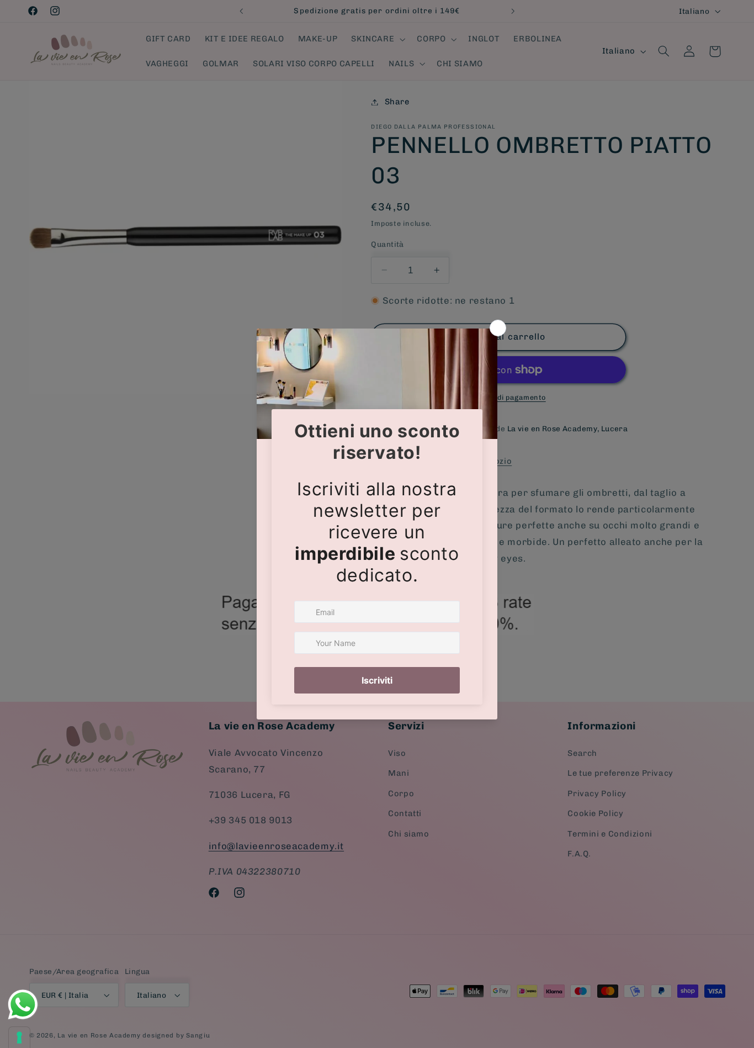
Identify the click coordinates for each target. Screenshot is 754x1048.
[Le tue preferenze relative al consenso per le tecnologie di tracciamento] (19, 1037)
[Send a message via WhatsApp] (23, 1004)
